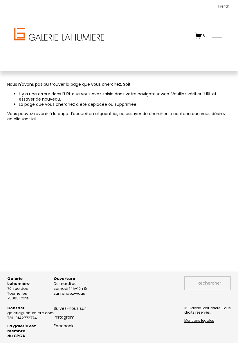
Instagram (64, 317)
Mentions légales (199, 320)
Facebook (63, 325)
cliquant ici (106, 114)
